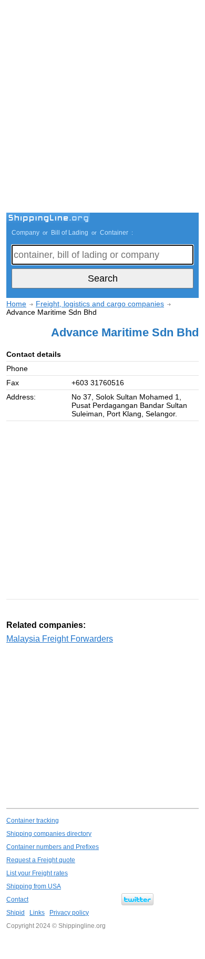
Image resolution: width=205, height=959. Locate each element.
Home (16, 303)
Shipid (15, 912)
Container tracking (32, 820)
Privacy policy (69, 912)
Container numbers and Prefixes (52, 847)
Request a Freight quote (40, 860)
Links (37, 912)
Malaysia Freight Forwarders (59, 638)
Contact (17, 899)
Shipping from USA (33, 886)
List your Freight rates (37, 873)
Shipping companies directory (48, 833)
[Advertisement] (102, 108)
